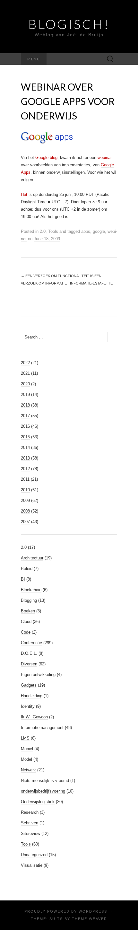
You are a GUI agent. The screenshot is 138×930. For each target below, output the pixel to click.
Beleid (26, 568)
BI (23, 579)
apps (85, 231)
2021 (25, 373)
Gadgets (29, 685)
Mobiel (27, 748)
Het (24, 194)
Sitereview (30, 833)
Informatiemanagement (42, 727)
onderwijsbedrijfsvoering (43, 791)
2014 (25, 447)
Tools (53, 231)
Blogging (29, 600)
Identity (28, 706)
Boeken (28, 611)
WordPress (93, 911)
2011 (25, 479)
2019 (25, 394)
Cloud (26, 621)
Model (26, 759)
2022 (25, 362)
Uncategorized (34, 854)
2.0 (43, 231)
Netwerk (28, 770)
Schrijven (29, 822)
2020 (25, 384)
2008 (25, 511)
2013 (25, 458)
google (99, 231)
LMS (25, 738)
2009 (25, 500)
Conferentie (31, 642)
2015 (25, 436)
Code (25, 632)
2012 (25, 468)
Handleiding (31, 695)
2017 (25, 415)
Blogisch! (69, 24)
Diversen (29, 664)
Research (30, 812)
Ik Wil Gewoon (34, 717)
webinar (105, 157)
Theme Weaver (89, 919)
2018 (25, 405)
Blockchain (31, 589)
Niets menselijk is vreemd (45, 780)
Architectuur (32, 558)
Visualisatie (31, 865)
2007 (25, 521)
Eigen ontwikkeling (38, 674)
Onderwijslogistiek (38, 801)
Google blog (46, 157)
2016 (25, 426)
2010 (25, 489)
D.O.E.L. (29, 653)
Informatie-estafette (93, 283)
